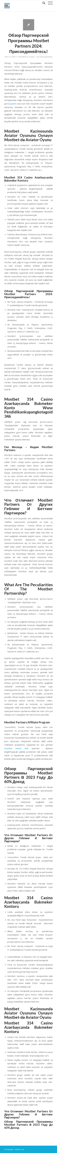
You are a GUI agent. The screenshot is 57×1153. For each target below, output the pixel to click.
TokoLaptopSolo (45, 57)
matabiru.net (19, 1149)
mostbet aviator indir (16, 748)
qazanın (12, 103)
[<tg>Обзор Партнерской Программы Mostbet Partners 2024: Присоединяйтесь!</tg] (28, 24)
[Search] (42, 3)
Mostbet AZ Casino (26, 57)
